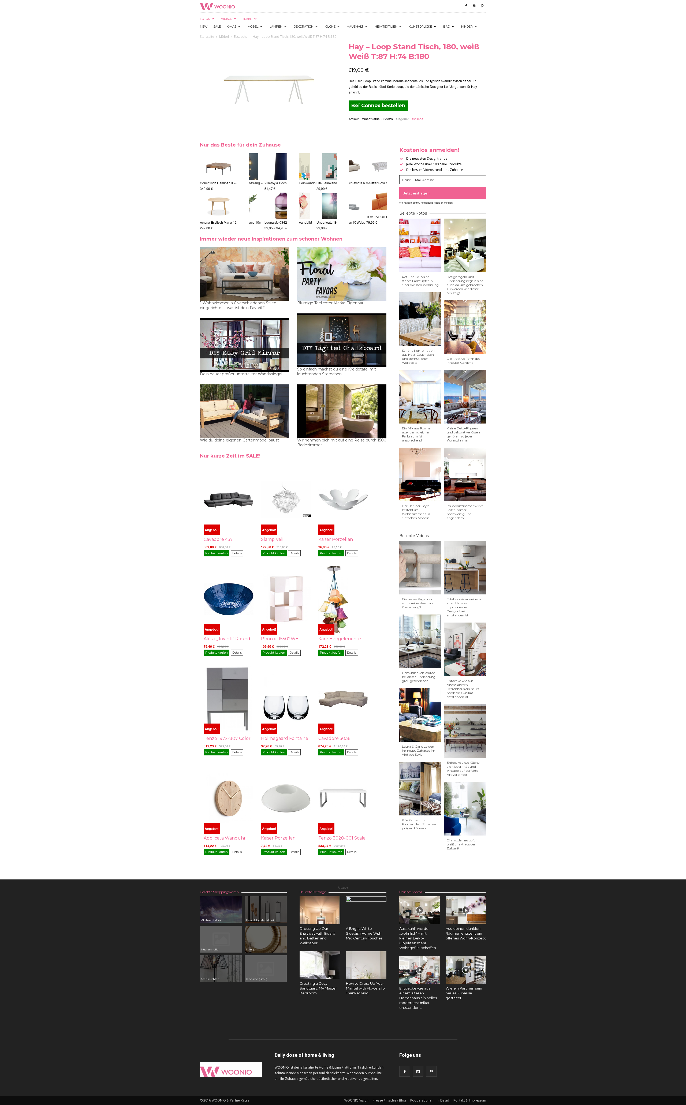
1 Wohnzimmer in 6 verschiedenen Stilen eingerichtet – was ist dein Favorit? (238, 305)
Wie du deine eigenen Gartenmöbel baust (239, 440)
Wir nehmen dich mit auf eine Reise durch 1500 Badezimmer (341, 442)
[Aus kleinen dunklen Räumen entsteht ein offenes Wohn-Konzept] (466, 910)
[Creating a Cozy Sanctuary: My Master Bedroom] (320, 965)
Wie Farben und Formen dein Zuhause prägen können (419, 824)
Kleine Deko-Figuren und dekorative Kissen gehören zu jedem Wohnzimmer (463, 434)
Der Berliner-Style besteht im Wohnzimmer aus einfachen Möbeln (416, 512)
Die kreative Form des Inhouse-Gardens (463, 361)
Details (237, 553)
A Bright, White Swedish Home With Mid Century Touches (364, 933)
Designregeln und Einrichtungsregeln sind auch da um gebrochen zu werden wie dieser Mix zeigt (465, 285)
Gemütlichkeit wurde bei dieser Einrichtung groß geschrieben (418, 677)
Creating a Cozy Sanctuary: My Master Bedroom (318, 988)
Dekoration (304, 26)
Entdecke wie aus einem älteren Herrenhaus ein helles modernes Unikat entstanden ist (463, 689)
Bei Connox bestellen (378, 105)
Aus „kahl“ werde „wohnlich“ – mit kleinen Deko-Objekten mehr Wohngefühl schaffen (417, 938)
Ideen (247, 19)
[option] (208, 192)
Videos (226, 19)
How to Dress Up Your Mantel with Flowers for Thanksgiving (366, 988)
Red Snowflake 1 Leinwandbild (322, 183)
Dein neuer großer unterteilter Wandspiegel (241, 374)
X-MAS (231, 26)
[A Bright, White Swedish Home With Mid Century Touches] (366, 916)
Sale (217, 26)
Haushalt (355, 26)
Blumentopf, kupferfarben (268, 216)
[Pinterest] (482, 6)
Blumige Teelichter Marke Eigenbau (330, 303)
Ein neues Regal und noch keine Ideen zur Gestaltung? (418, 603)
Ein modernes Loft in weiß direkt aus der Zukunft (463, 844)
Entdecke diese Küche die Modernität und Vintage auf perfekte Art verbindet (463, 769)
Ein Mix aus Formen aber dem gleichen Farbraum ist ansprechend (417, 434)
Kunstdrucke (420, 26)
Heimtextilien (386, 26)
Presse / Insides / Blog (389, 1100)
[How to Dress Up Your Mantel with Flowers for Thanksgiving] (366, 965)
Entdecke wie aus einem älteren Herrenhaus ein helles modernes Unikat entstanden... (418, 998)
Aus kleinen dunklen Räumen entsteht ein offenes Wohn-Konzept (466, 933)
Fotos (205, 19)
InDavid (443, 1100)
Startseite (207, 36)
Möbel (253, 26)
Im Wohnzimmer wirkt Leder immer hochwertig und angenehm (465, 512)
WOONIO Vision (356, 1100)
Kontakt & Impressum (469, 1100)
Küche (330, 26)
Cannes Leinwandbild (316, 222)
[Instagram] (474, 6)
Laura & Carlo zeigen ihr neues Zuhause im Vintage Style (418, 750)
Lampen (276, 26)
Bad (446, 26)
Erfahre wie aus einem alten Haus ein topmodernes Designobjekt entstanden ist (464, 607)
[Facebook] (466, 6)
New (203, 26)
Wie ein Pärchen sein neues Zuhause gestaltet (464, 993)
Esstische (241, 36)
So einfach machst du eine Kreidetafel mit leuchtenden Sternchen (336, 371)
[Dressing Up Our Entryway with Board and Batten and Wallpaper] (320, 910)
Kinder (467, 26)
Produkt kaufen (216, 553)
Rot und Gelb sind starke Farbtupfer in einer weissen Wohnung (420, 281)
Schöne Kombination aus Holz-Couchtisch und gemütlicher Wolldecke (418, 357)
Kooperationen (421, 1100)
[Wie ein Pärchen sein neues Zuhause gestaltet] (466, 970)
